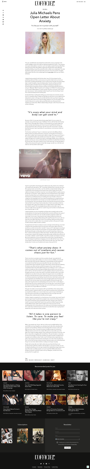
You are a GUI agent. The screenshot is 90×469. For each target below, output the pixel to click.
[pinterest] (3, 15)
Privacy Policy (74, 444)
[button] (43, 436)
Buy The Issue (80, 1)
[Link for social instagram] (46, 464)
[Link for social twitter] (41, 464)
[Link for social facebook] (43, 464)
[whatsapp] (3, 22)
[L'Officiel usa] (45, 3)
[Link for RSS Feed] (49, 463)
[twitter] (3, 20)
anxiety (53, 360)
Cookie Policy (55, 466)
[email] (3, 10)
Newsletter (40, 466)
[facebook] (3, 13)
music (26, 360)
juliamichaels (46, 360)
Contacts (34, 466)
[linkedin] (3, 17)
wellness (31, 360)
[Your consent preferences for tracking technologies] (88, 467)
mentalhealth (38, 360)
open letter (50, 72)
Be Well (45, 9)
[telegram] (3, 24)
